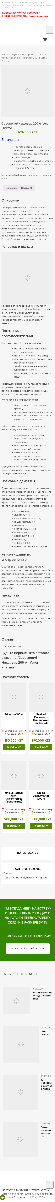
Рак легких (45, 1033)
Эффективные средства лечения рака (25, 877)
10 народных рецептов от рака (46, 1084)
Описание (11, 188)
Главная (5, 54)
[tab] (11, 188)
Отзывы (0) (26, 188)
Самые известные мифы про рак (46, 1132)
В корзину (14, 747)
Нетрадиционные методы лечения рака (42, 995)
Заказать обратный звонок (27, 948)
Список (8, 873)
